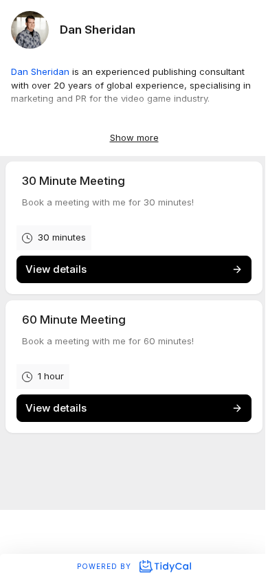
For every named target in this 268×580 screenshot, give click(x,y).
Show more (134, 137)
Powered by (105, 566)
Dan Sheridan (40, 71)
